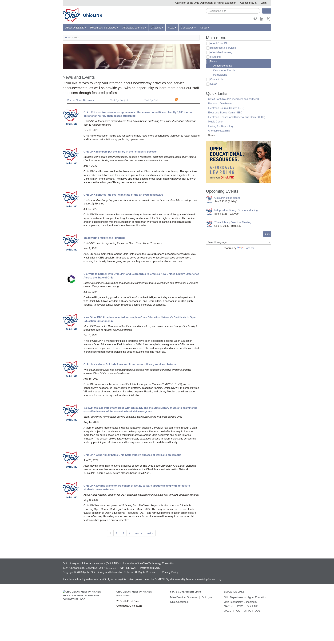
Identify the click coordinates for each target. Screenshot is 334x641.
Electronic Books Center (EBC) (226, 112)
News (171, 27)
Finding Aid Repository (220, 126)
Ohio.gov (207, 597)
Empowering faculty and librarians (104, 237)
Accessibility (247, 2)
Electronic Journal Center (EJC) (226, 107)
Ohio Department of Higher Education (245, 597)
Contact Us (187, 27)
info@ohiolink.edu (150, 567)
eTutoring (156, 27)
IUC (238, 610)
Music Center (215, 121)
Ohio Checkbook (179, 601)
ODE (257, 610)
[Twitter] (268, 20)
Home (68, 37)
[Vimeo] (255, 20)
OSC (240, 606)
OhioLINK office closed (227, 197)
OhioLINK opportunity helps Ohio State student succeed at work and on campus (132, 454)
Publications (220, 74)
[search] (233, 11)
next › (138, 533)
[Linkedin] (261, 20)
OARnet (228, 606)
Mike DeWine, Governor (184, 597)
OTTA (247, 610)
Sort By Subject (119, 100)
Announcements (222, 65)
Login (263, 2)
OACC (228, 610)
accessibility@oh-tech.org (208, 579)
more (267, 234)
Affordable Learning (133, 27)
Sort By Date (151, 100)
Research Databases (220, 103)
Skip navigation (9, 2)
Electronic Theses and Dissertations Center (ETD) (236, 117)
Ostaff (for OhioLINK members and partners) (233, 98)
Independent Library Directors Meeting (236, 210)
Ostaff (203, 27)
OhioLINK (252, 606)
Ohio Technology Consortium (240, 601)
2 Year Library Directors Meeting (232, 222)
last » (150, 533)
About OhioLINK (74, 27)
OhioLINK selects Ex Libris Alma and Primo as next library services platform (130, 364)
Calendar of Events (224, 70)
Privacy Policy (170, 572)
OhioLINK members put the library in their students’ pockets (120, 151)
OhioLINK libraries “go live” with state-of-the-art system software (123, 194)
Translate (249, 247)
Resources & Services (103, 27)
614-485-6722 (128, 567)
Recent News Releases (80, 100)
